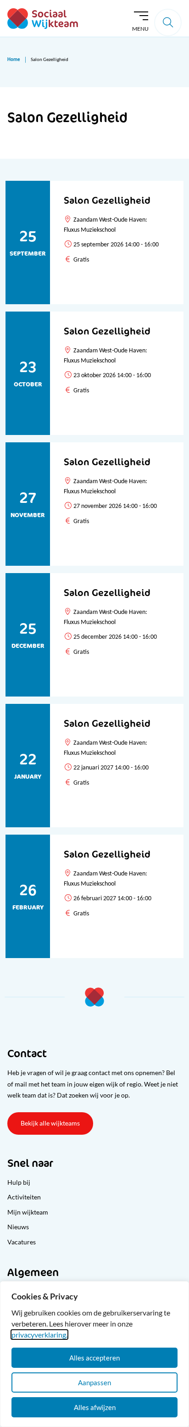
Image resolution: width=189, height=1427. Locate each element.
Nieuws (18, 1227)
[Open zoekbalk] (168, 22)
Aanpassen (94, 1382)
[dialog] (94, 1354)
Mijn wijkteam (27, 1212)
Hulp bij (18, 1182)
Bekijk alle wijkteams (50, 1123)
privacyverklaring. (39, 1334)
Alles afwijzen (95, 1407)
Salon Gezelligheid (107, 200)
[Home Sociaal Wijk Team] (42, 18)
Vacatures (21, 1242)
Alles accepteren (94, 1358)
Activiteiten (24, 1197)
